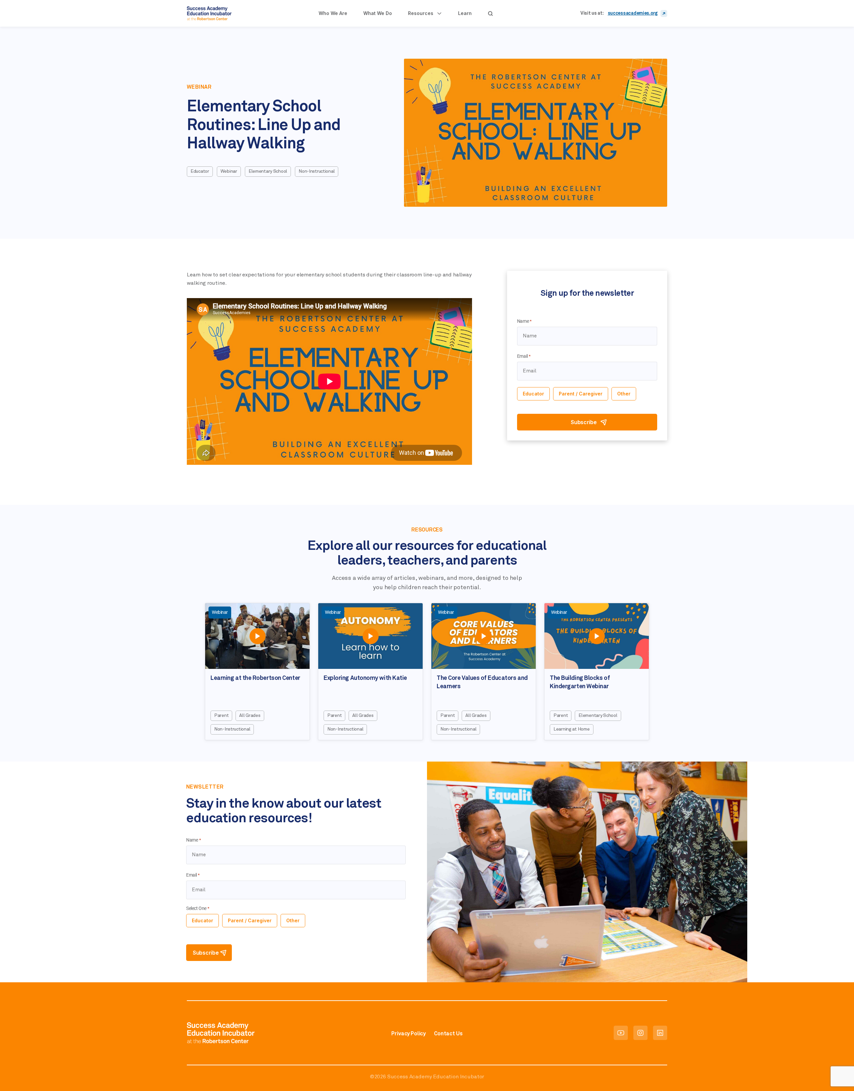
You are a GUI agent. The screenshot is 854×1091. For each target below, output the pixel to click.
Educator (533, 393)
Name (524, 321)
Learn (465, 13)
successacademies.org (633, 13)
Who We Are (333, 13)
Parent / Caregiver (580, 393)
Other (623, 393)
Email (524, 356)
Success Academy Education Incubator (435, 1076)
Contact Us (448, 1033)
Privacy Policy (408, 1033)
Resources (420, 13)
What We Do (377, 13)
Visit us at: (592, 13)
